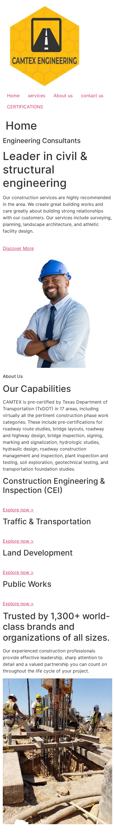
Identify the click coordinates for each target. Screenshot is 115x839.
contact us (92, 95)
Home (13, 95)
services (36, 95)
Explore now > (18, 510)
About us (63, 95)
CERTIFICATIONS (25, 106)
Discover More (18, 248)
